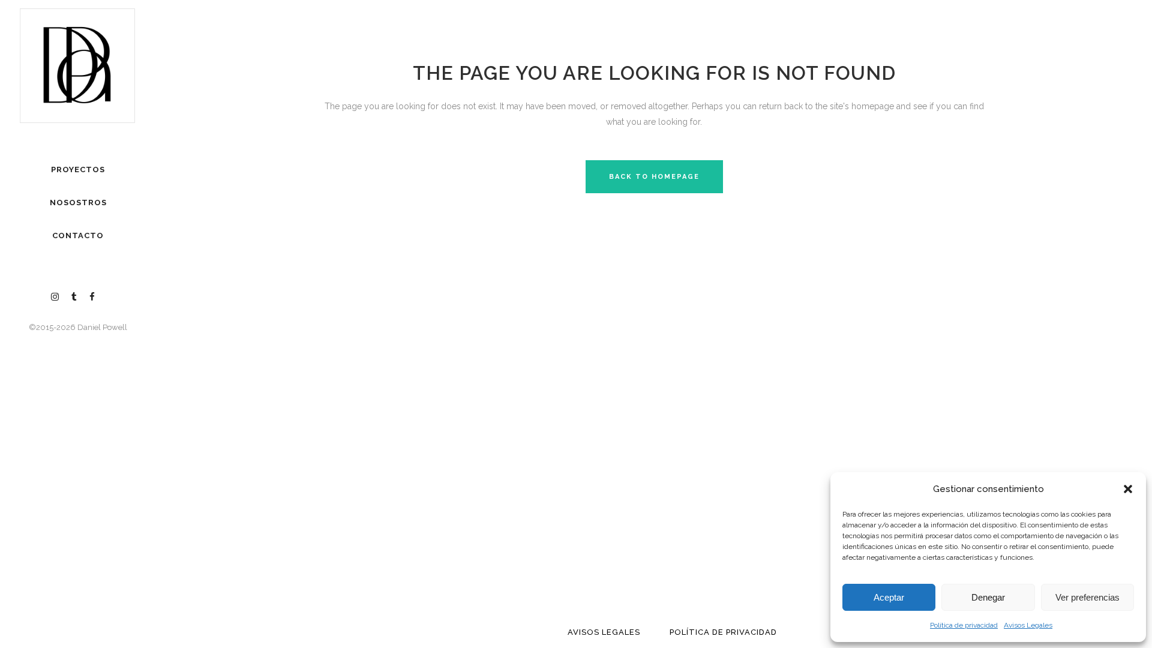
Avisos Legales (1028, 625)
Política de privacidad (964, 625)
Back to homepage (654, 177)
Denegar (988, 597)
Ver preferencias (1087, 597)
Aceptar (889, 597)
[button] (1128, 489)
